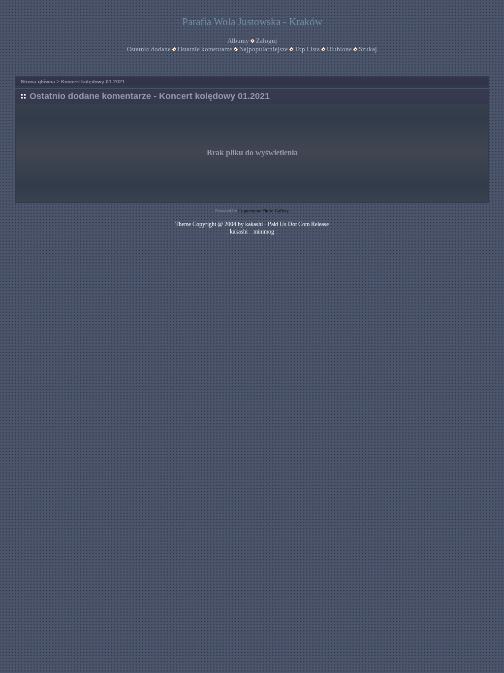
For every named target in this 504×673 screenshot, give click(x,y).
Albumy (238, 40)
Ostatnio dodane (149, 49)
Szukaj (368, 49)
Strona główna (38, 81)
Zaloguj (266, 40)
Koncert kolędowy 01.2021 (93, 81)
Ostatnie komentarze (205, 49)
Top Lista (307, 49)
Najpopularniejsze (263, 49)
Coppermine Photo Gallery (263, 210)
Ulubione (339, 49)
